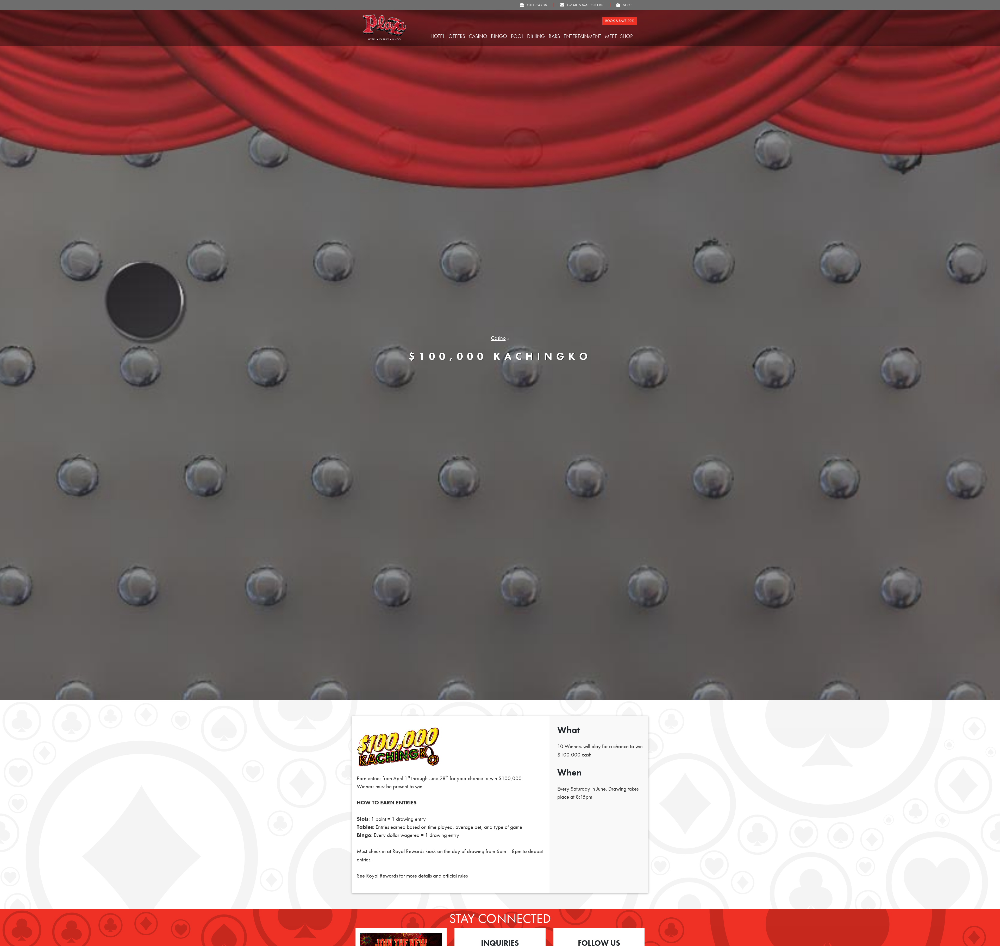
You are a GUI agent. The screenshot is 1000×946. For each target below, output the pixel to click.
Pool (518, 36)
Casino (479, 36)
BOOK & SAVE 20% (619, 20)
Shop (627, 36)
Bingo (499, 36)
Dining (536, 36)
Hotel (438, 36)
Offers (457, 36)
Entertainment (583, 36)
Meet (611, 36)
